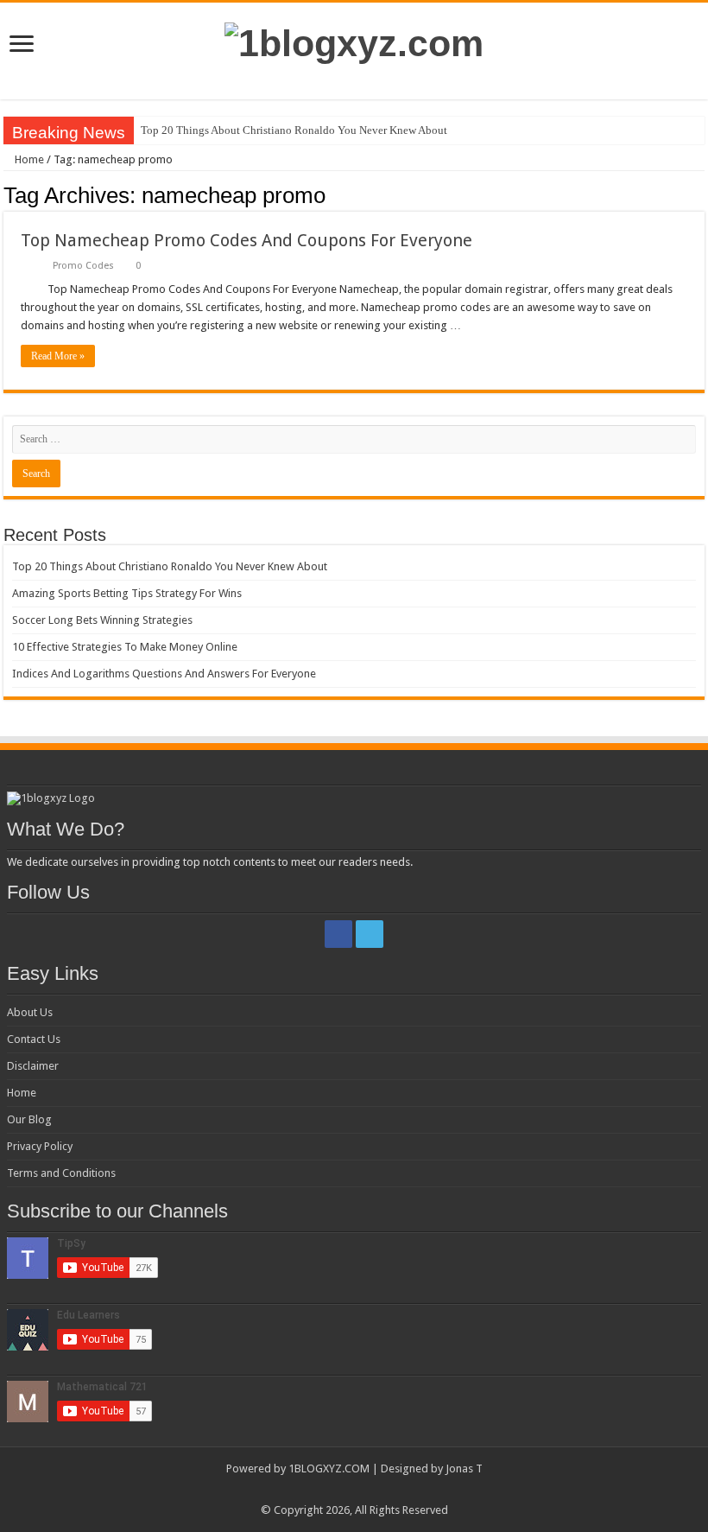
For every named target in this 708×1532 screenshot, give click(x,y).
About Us (30, 1012)
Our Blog (29, 1119)
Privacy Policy (40, 1146)
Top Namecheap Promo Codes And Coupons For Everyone (246, 240)
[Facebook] (338, 934)
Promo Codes (83, 265)
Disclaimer (33, 1065)
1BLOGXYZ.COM (329, 1468)
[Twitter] (369, 934)
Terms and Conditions (61, 1172)
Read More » (58, 356)
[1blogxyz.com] (354, 40)
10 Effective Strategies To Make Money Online (124, 646)
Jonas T (464, 1468)
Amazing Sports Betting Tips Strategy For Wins (127, 593)
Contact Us (33, 1039)
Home (28, 159)
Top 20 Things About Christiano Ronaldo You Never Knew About (294, 130)
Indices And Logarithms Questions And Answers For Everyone (164, 673)
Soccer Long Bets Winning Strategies (102, 619)
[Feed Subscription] (700, 194)
